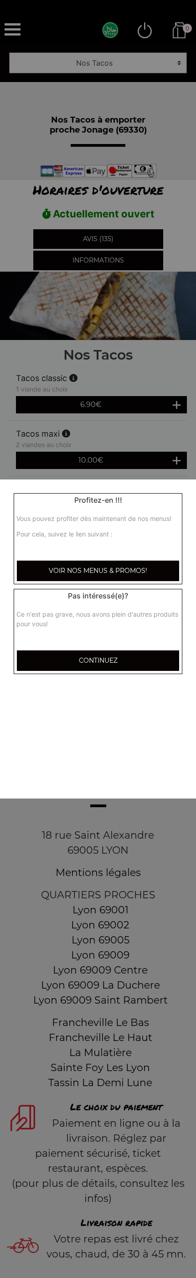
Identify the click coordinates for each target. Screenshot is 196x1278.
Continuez (98, 660)
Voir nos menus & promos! (98, 571)
